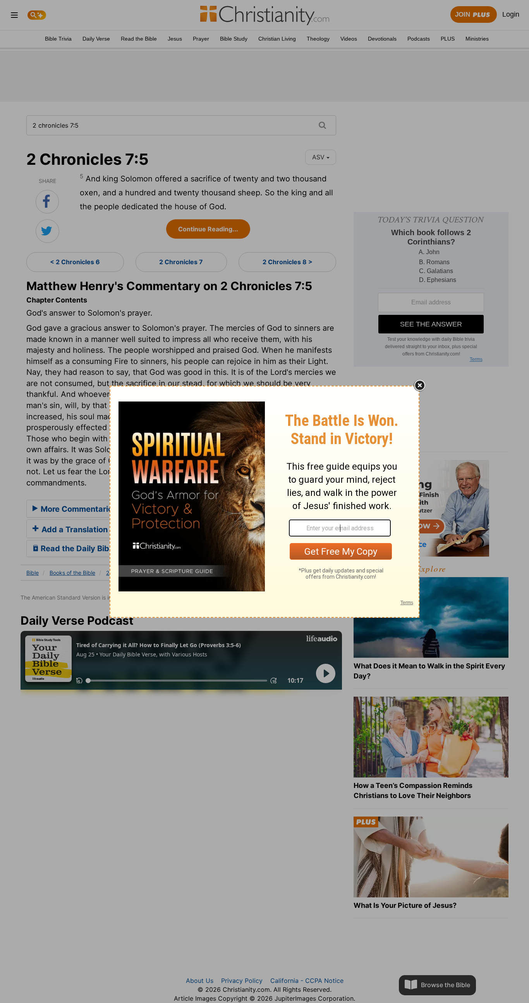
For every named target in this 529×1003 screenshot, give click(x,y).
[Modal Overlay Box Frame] (264, 502)
